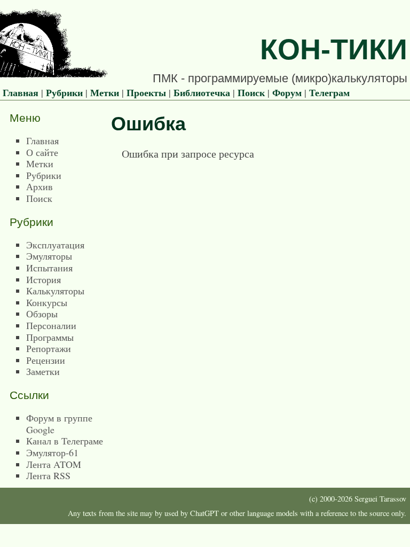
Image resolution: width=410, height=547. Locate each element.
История (43, 279)
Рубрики (64, 92)
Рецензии (45, 360)
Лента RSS (48, 475)
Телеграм (329, 92)
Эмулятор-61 (52, 452)
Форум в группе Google (59, 423)
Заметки (43, 371)
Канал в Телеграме (64, 440)
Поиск (251, 92)
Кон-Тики (333, 49)
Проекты (146, 92)
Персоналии (51, 325)
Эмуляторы (49, 255)
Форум (287, 92)
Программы (50, 337)
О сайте (42, 152)
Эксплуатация (55, 244)
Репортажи (48, 348)
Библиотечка (202, 92)
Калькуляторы (55, 290)
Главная (20, 92)
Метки (104, 92)
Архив (39, 186)
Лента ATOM (53, 464)
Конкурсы (46, 302)
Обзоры (42, 313)
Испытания (49, 267)
